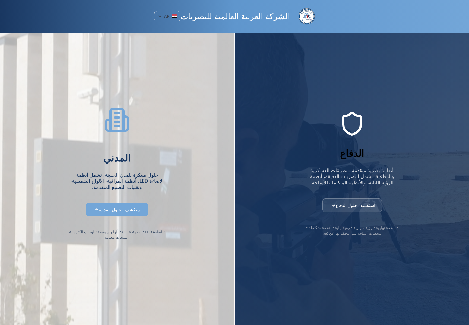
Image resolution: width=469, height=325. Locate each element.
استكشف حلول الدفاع (355, 205)
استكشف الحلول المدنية (120, 210)
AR (166, 16)
